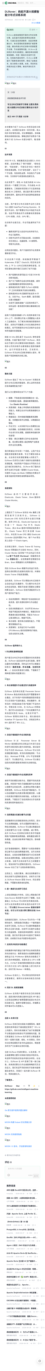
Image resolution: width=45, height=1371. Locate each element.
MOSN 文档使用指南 (13, 1134)
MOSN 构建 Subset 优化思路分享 (18, 1122)
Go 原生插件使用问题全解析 (16, 1110)
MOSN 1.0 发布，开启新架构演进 (18, 1146)
